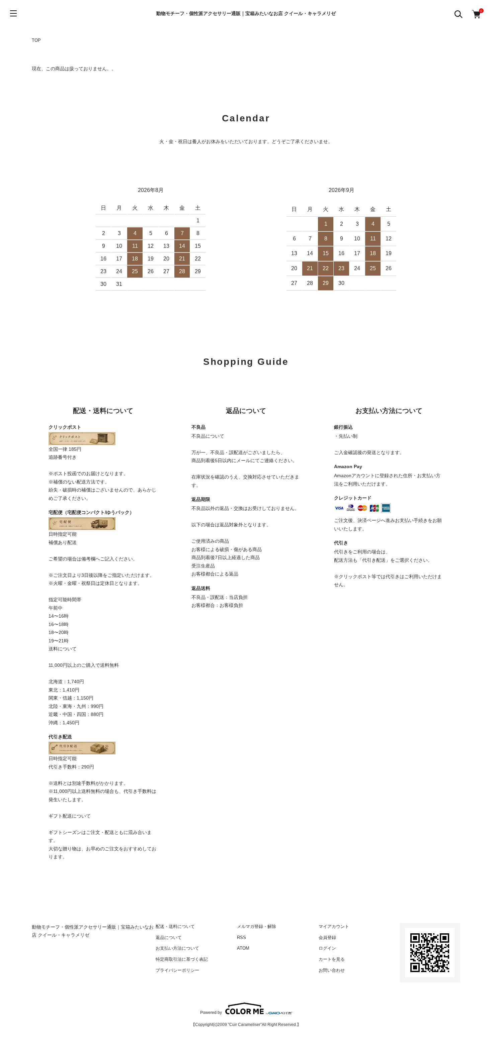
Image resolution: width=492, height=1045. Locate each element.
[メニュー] (13, 13)
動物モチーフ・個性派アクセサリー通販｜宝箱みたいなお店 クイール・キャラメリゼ (246, 13)
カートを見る (332, 959)
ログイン (327, 948)
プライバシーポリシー (177, 970)
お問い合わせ (332, 970)
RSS (241, 937)
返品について (169, 937)
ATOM (243, 948)
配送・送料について (175, 926)
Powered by (211, 1012)
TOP (36, 40)
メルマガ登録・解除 (256, 926)
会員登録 (327, 937)
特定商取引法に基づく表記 (182, 959)
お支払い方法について (177, 948)
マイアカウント (334, 926)
